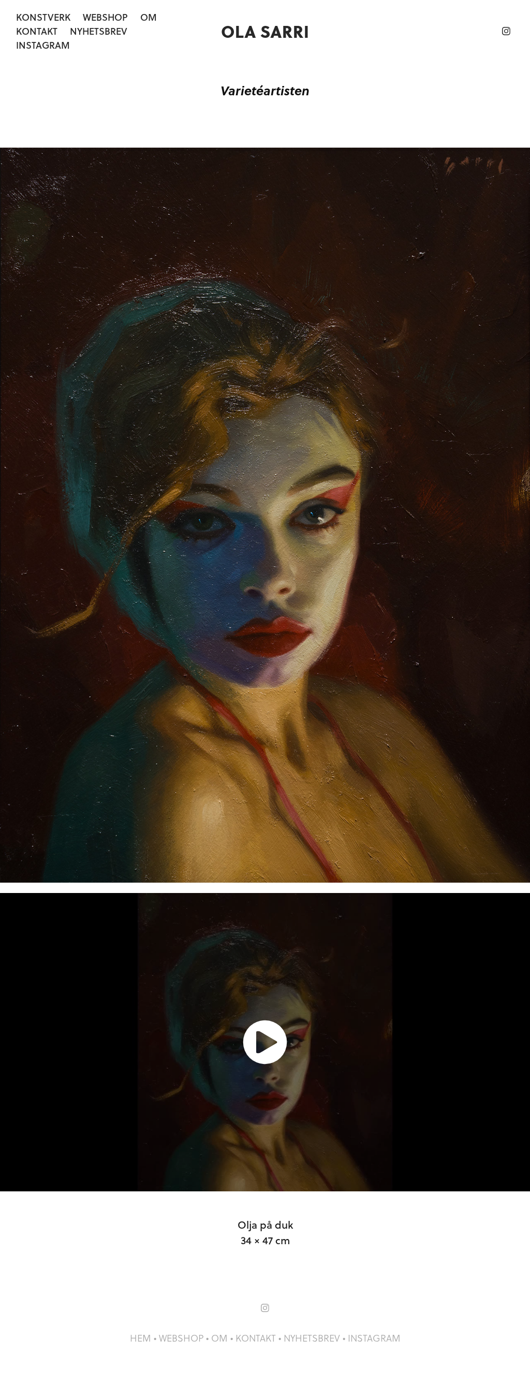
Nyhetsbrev (98, 31)
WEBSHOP (181, 1338)
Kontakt (36, 31)
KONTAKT (255, 1338)
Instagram (43, 45)
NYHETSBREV (312, 1338)
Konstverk (43, 17)
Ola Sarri (265, 31)
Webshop (105, 17)
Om (148, 17)
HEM (140, 1338)
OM (219, 1338)
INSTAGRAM (374, 1338)
